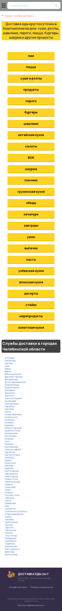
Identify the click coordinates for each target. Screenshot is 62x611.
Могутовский (12, 470)
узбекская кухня (31, 271)
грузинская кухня (31, 191)
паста (31, 259)
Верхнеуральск (13, 374)
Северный (10, 503)
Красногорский (13, 427)
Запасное (10, 392)
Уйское (9, 532)
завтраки (31, 225)
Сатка (8, 500)
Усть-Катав (11, 535)
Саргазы (9, 497)
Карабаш (9, 406)
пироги (31, 101)
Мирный (9, 468)
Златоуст (9, 395)
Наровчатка (11, 473)
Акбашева (10, 360)
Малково (9, 457)
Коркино (9, 425)
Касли (8, 411)
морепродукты (31, 316)
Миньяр (9, 465)
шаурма (31, 169)
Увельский (10, 530)
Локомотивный (13, 449)
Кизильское (11, 417)
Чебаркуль (11, 538)
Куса (7, 441)
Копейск (9, 422)
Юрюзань (10, 551)
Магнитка (10, 452)
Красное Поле (12, 430)
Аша (7, 365)
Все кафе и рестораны (18, 587)
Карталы (9, 409)
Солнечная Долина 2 (16, 511)
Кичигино (10, 419)
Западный (10, 390)
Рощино (9, 492)
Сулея (8, 516)
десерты (31, 293)
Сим (7, 505)
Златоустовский (13, 398)
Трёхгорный (11, 522)
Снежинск (10, 508)
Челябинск (11, 540)
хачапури (31, 214)
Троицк (9, 524)
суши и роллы (31, 78)
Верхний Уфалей (14, 376)
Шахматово (11, 546)
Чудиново (10, 543)
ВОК (31, 157)
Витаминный (11, 379)
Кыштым (9, 444)
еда (31, 56)
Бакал (8, 368)
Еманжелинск (12, 387)
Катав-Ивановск (13, 414)
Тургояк (9, 527)
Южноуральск (12, 549)
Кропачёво (11, 435)
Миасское (10, 462)
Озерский (10, 487)
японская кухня (31, 282)
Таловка (9, 519)
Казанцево (10, 400)
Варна (8, 371)
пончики (31, 180)
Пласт (8, 489)
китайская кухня (31, 135)
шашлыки (31, 123)
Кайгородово (12, 403)
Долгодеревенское (15, 382)
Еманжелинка (12, 384)
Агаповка (10, 357)
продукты (31, 89)
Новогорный (11, 476)
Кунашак (9, 438)
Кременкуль (11, 433)
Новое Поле (11, 479)
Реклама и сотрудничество (42, 587)
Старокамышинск (14, 514)
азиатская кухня (31, 327)
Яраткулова (11, 554)
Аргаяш (9, 363)
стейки (31, 305)
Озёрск (9, 484)
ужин (31, 237)
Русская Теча (12, 495)
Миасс (8, 460)
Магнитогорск (12, 454)
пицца (31, 67)
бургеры (31, 112)
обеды (31, 203)
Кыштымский (11, 446)
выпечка (31, 248)
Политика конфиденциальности (31, 605)
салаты (31, 146)
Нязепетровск (13, 481)
